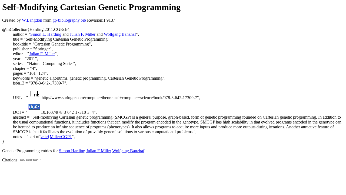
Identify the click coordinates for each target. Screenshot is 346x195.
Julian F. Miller (82, 34)
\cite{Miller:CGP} (56, 136)
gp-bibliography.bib (69, 20)
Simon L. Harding (45, 34)
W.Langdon (32, 20)
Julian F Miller (98, 150)
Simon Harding (72, 150)
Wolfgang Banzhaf (120, 34)
